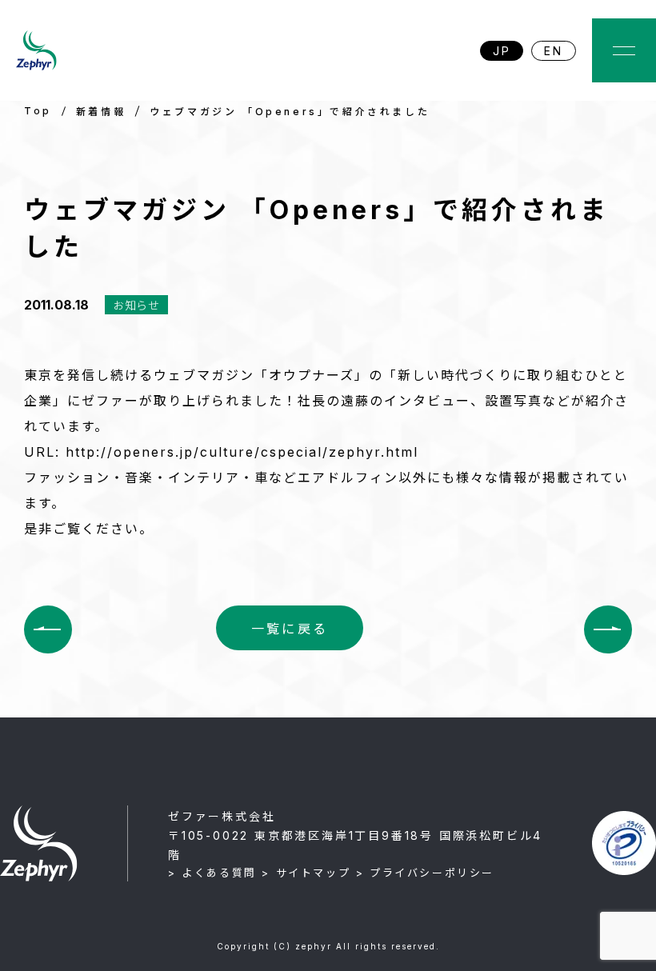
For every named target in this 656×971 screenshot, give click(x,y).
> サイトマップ (306, 872)
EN (553, 51)
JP (502, 51)
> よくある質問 (212, 872)
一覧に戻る (289, 629)
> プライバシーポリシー (425, 872)
